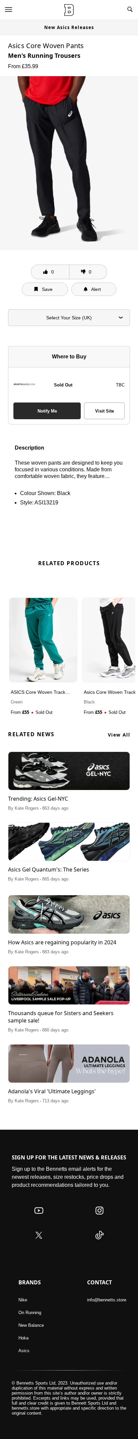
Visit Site (104, 411)
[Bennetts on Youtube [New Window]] (39, 1217)
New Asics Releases (69, 27)
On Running (29, 1312)
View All (119, 735)
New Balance (31, 1325)
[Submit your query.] (130, 9)
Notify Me (47, 411)
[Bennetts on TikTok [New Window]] (99, 1242)
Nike (22, 1299)
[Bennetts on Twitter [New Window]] (39, 1242)
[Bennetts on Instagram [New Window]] (99, 1217)
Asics (23, 1350)
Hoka (23, 1337)
